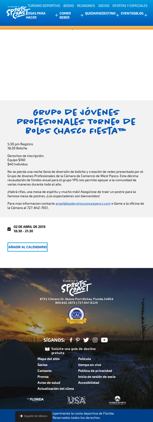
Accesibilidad (88, 383)
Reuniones (86, 6)
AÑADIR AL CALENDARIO (27, 247)
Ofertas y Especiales (130, 6)
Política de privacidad (95, 371)
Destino (108, 13)
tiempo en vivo (89, 365)
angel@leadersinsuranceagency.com (83, 203)
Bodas (68, 6)
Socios (103, 6)
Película (84, 359)
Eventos (128, 13)
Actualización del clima (56, 389)
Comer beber (65, 15)
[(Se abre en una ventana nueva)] (71, 340)
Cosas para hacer (36, 15)
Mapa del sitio (49, 359)
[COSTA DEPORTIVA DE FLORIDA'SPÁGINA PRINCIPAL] (15, 13)
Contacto (44, 371)
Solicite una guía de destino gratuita (73, 351)
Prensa (43, 377)
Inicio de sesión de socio (96, 377)
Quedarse (93, 13)
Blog (139, 13)
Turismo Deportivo (44, 6)
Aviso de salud (49, 383)
